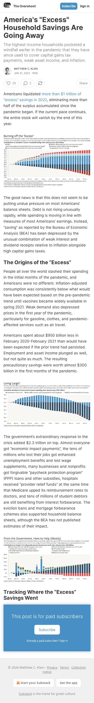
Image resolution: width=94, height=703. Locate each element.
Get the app (68, 683)
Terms (64, 667)
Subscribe (69, 6)
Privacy (52, 667)
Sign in (85, 6)
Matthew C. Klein (26, 68)
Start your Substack (35, 683)
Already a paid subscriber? (47, 641)
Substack (25, 694)
